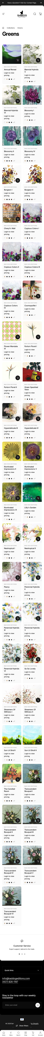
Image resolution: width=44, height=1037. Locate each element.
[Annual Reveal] (11, 54)
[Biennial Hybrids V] (32, 54)
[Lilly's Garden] (32, 492)
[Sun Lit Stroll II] (32, 735)
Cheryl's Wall (9, 228)
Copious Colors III (32, 267)
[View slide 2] (22, 954)
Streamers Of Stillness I (9, 710)
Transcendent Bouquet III (30, 831)
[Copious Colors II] (11, 251)
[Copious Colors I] (32, 213)
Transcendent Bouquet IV (10, 871)
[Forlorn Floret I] (32, 331)
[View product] (17, 60)
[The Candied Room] (11, 773)
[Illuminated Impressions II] (11, 451)
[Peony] (11, 571)
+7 (14, 79)
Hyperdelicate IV (31, 428)
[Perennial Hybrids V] (32, 612)
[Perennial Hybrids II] (32, 571)
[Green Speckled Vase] (32, 371)
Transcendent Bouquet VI (10, 912)
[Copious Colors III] (32, 251)
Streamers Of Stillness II (30, 710)
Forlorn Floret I (30, 346)
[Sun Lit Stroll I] (11, 735)
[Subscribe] (37, 1005)
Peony (6, 587)
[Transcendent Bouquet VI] (11, 896)
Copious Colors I (31, 228)
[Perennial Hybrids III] (11, 612)
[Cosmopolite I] (32, 290)
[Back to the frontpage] (3, 28)
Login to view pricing (9, 74)
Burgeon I (8, 190)
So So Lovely (30, 669)
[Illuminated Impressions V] (32, 451)
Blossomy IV (29, 151)
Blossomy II (9, 151)
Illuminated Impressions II (10, 468)
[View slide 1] (19, 954)
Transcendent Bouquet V (30, 871)
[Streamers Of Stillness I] (11, 694)
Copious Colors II (11, 267)
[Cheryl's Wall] (11, 213)
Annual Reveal (10, 69)
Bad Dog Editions (10, 66)
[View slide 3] (24, 954)
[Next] (40, 2)
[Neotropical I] (11, 533)
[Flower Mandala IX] (11, 331)
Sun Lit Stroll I (10, 750)
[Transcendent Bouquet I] (32, 773)
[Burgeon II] (32, 174)
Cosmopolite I (30, 305)
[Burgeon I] (11, 174)
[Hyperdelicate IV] (32, 412)
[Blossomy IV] (32, 136)
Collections (11, 28)
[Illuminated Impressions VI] (11, 492)
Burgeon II (28, 190)
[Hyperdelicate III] (11, 412)
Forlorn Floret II (10, 387)
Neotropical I (9, 548)
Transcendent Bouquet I (30, 790)
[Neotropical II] (32, 533)
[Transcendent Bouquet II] (11, 814)
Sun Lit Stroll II (30, 750)
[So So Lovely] (32, 653)
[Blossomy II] (11, 136)
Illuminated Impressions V (30, 468)
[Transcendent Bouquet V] (32, 855)
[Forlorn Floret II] (11, 371)
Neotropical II (30, 548)
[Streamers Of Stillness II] (32, 694)
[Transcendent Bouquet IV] (11, 855)
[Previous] (3, 2)
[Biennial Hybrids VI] (11, 95)
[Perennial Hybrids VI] (11, 653)
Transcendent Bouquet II (10, 831)
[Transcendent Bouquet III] (32, 814)
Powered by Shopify (31, 1023)
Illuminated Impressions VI (10, 508)
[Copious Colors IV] (11, 290)
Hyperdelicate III (11, 428)
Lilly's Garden (30, 507)
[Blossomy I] (32, 95)
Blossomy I (29, 110)
